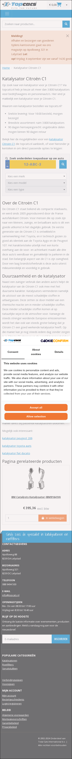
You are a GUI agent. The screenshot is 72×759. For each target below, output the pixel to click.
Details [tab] (59, 351)
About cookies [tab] (36, 352)
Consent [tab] (13, 351)
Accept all (36, 407)
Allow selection (36, 416)
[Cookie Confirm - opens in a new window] (54, 340)
